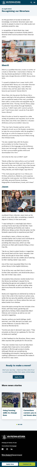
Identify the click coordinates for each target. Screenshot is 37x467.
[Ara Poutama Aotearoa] (11, 2)
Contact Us (27, 464)
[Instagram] (7, 449)
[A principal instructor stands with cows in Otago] (11, 399)
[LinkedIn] (11, 449)
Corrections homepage (9, 446)
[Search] (31, 2)
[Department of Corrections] (18, 437)
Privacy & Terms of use (9, 442)
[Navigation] (34, 2)
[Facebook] (2, 449)
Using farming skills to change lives (10, 412)
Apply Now (18, 377)
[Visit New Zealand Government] (18, 455)
